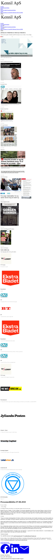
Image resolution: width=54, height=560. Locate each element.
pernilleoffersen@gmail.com (30, 536)
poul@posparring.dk (17, 536)
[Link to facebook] (5, 553)
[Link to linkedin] (14, 553)
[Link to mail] (24, 553)
